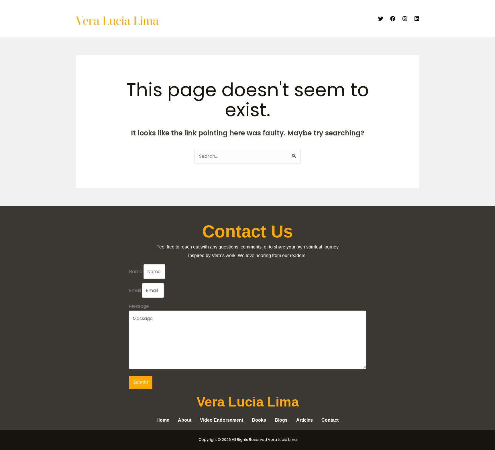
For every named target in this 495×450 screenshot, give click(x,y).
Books (316, 18)
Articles (293, 18)
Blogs (336, 18)
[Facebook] (392, 18)
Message (139, 306)
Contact (359, 18)
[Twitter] (380, 18)
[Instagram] (404, 18)
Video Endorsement (256, 18)
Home (201, 18)
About (221, 18)
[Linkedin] (416, 18)
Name (136, 271)
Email (135, 290)
